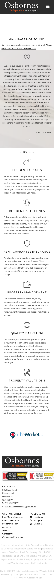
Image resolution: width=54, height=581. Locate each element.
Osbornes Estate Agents (27, 571)
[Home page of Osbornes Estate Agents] (20, 7)
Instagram (38, 520)
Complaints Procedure (12, 537)
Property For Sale (10, 520)
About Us (6, 527)
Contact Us (7, 534)
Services (6, 530)
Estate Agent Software (23, 574)
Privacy (22, 578)
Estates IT (43, 574)
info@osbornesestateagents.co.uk (20, 506)
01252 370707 (11, 503)
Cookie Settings (34, 578)
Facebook (38, 517)
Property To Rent (10, 524)
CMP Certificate (39, 563)
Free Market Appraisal (12, 517)
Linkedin (38, 524)
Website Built (45, 571)
